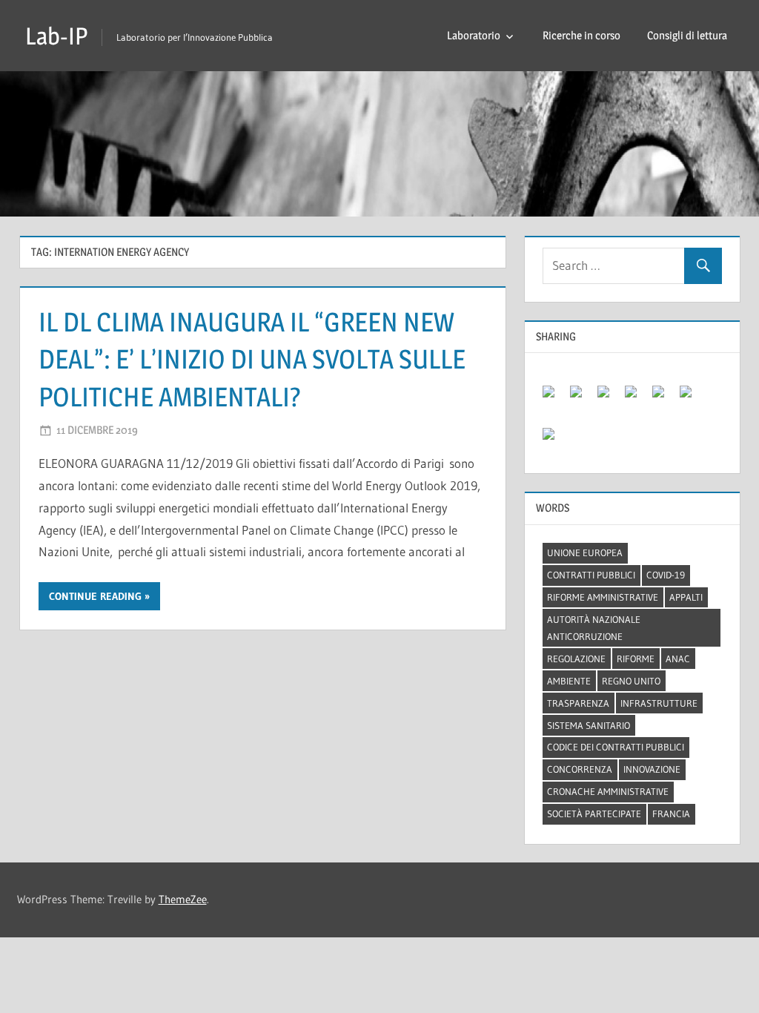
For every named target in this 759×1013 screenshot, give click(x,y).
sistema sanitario (588, 725)
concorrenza (579, 769)
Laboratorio (473, 35)
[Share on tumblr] (691, 397)
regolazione (576, 658)
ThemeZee (183, 899)
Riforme (635, 658)
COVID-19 (665, 575)
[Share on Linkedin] (664, 397)
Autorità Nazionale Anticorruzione (593, 627)
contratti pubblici (591, 575)
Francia (671, 813)
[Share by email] (554, 440)
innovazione (651, 769)
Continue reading (95, 596)
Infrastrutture (658, 703)
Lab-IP (56, 36)
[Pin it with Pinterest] (637, 397)
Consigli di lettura (687, 35)
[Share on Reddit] (609, 397)
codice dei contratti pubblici (615, 747)
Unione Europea (585, 552)
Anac (678, 658)
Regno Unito (631, 681)
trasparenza (578, 703)
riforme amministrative (602, 597)
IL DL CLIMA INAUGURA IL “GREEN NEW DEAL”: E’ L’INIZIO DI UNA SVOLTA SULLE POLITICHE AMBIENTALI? (252, 359)
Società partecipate (594, 813)
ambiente (569, 681)
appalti (686, 597)
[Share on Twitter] (582, 397)
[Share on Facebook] (554, 397)
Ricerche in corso (581, 35)
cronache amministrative (608, 791)
